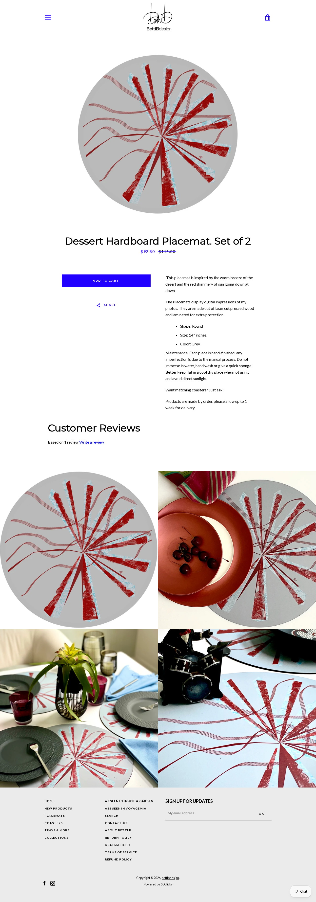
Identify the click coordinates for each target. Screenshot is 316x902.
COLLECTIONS (56, 837)
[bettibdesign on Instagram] (52, 883)
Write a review (91, 442)
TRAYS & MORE (56, 830)
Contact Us (116, 823)
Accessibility (118, 845)
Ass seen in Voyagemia (125, 808)
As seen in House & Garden (129, 801)
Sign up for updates (189, 801)
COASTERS (53, 823)
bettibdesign (170, 878)
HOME (49, 801)
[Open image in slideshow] (158, 134)
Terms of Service (121, 852)
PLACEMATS (54, 815)
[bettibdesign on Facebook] (44, 883)
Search (111, 815)
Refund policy (118, 859)
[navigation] (48, 17)
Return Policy (118, 837)
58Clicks (167, 884)
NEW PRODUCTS (58, 808)
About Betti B (118, 830)
